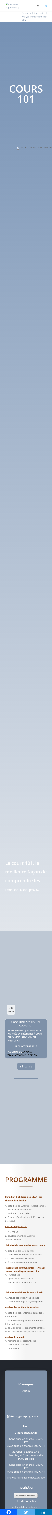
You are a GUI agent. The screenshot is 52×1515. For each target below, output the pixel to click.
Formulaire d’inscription (25, 1495)
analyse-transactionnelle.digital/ (26, 1477)
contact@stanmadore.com (26, 1507)
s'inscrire (26, 1066)
